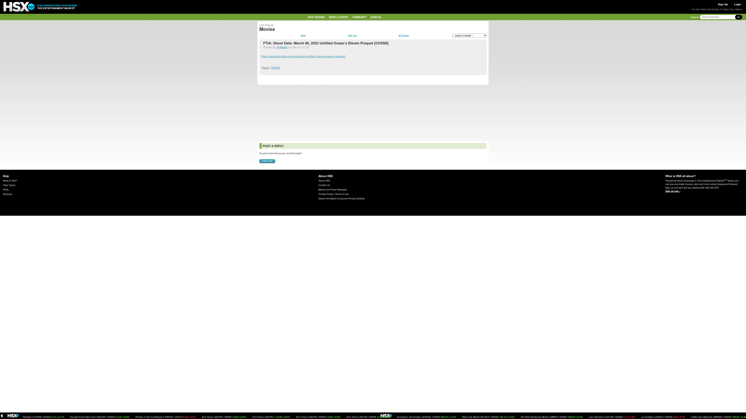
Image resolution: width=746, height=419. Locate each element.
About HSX (324, 180)
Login (737, 4)
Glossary (7, 194)
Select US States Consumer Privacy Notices (341, 198)
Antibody (282, 47)
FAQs (6, 189)
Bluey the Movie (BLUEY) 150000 (475, 417)
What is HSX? (10, 180)
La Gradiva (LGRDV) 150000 (650, 417)
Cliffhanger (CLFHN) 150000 (28, 417)
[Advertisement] (373, 113)
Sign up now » (673, 191)
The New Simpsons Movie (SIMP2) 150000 (538, 417)
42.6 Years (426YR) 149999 (210, 417)
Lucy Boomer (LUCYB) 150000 (598, 417)
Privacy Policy (325, 194)
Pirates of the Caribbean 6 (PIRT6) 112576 (152, 417)
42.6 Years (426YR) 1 (258, 417)
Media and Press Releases (332, 189)
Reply (303, 35)
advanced (695, 17)
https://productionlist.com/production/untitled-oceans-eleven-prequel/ (303, 56)
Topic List (352, 35)
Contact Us (324, 185)
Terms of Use (342, 194)
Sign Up (723, 4)
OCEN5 (275, 68)
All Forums (404, 35)
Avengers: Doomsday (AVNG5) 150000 (413, 417)
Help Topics (9, 185)
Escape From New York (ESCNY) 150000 (86, 417)
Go (738, 17)
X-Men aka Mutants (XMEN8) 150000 (705, 417)
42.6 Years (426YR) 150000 (305, 417)
